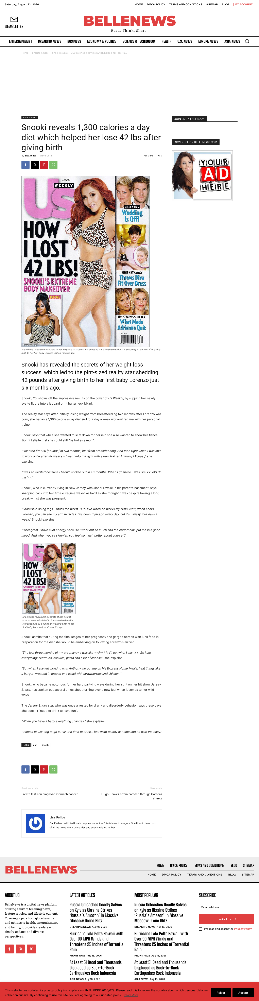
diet (35, 744)
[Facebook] (25, 165)
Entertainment (40, 52)
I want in (224, 919)
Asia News (77, 979)
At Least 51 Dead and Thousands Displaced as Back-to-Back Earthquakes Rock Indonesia (96, 968)
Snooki (45, 744)
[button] (247, 41)
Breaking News (80, 926)
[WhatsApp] (53, 165)
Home (24, 52)
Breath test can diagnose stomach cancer (49, 794)
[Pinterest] (44, 165)
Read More (131, 995)
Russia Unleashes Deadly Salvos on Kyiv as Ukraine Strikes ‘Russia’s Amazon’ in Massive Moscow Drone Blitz (96, 912)
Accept (243, 992)
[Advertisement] (129, 85)
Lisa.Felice (30, 155)
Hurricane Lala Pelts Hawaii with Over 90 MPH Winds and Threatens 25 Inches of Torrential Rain (97, 941)
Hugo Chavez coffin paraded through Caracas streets (131, 796)
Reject (221, 992)
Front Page (77, 955)
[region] (129, 991)
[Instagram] (20, 949)
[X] (35, 165)
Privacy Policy (243, 929)
